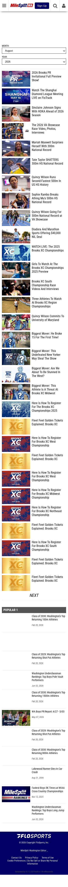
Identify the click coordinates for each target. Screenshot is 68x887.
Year (4, 57)
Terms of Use (48, 857)
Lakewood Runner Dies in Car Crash (47, 770)
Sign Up (42, 5)
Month (5, 46)
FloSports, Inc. (42, 842)
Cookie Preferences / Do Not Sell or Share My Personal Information (32, 862)
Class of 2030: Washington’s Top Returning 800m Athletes (48, 751)
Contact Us (16, 857)
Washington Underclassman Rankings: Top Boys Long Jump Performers (48, 810)
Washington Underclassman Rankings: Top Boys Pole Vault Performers (47, 677)
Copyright (30, 842)
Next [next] (34, 595)
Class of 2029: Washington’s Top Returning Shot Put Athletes (48, 656)
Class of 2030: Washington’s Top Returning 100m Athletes (48, 618)
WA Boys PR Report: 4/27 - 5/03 (48, 711)
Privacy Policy (31, 857)
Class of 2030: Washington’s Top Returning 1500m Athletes (48, 694)
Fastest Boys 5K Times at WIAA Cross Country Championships (48, 789)
